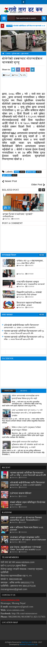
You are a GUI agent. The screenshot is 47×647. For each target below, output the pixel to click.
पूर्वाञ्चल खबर (33, 172)
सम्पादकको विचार (9, 255)
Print (16, 75)
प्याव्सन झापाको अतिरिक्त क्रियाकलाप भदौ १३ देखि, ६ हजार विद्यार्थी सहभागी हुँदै (24, 332)
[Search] (44, 18)
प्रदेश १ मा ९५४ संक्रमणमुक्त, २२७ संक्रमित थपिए (30, 261)
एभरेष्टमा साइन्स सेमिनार (14, 319)
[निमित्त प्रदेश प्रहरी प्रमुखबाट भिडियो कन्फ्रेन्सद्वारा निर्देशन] (7, 430)
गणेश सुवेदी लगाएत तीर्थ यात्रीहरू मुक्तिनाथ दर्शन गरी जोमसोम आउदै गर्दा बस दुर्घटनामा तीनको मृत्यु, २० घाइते (28, 444)
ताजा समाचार (7, 314)
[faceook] (23, 351)
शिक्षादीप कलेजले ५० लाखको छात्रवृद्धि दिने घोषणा (29, 293)
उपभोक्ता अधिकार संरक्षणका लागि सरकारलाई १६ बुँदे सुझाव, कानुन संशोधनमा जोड (28, 540)
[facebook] (23, 2)
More (41, 255)
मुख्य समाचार (10, 175)
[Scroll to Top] (43, 643)
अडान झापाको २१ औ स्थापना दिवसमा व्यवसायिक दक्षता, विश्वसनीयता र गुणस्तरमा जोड (26, 520)
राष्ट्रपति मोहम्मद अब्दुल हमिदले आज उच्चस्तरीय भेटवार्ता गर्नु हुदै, (31, 284)
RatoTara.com (26, 642)
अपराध (19, 172)
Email (7, 75)
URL (24, 75)
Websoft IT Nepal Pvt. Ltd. (29, 644)
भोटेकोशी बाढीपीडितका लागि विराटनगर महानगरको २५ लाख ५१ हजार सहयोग (21, 326)
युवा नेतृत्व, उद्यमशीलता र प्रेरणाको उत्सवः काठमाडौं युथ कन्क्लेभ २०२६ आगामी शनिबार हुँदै (25, 550)
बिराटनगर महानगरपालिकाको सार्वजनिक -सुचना (29, 304)
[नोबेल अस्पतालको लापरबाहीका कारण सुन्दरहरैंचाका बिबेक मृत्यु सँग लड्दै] (7, 399)
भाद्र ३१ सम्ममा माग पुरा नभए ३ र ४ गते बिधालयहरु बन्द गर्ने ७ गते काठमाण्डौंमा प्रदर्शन (27, 413)
